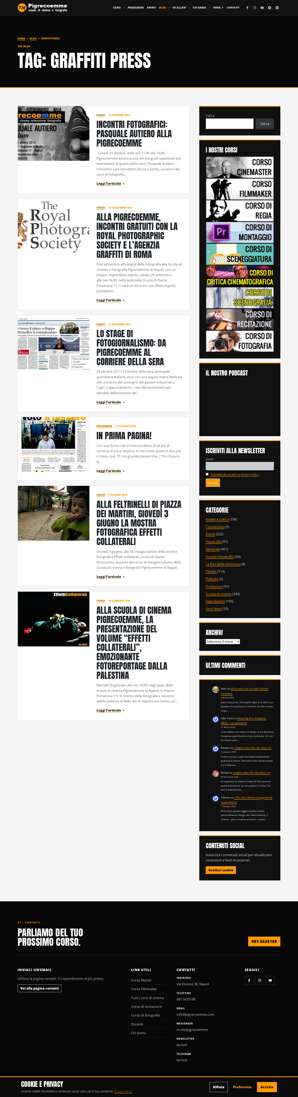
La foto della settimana (223, 564)
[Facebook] (247, 7)
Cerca (210, 116)
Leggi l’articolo (108, 183)
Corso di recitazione (146, 1006)
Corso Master (141, 980)
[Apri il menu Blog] (169, 7)
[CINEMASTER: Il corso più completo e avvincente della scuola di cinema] (240, 167)
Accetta (266, 1087)
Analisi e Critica (217, 519)
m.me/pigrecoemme (192, 1029)
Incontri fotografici (220, 556)
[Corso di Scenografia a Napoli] (240, 297)
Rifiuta (218, 1087)
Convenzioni (215, 527)
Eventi (151, 7)
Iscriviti (182, 1045)
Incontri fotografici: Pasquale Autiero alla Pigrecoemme (134, 133)
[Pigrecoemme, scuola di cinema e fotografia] (42, 7)
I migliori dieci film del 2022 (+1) (252, 748)
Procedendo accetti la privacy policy (235, 474)
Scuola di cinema (219, 594)
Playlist (211, 571)
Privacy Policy (123, 1091)
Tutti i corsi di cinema (147, 998)
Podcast (212, 579)
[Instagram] (255, 7)
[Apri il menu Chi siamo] (210, 7)
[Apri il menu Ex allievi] (189, 7)
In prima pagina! (124, 435)
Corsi (117, 7)
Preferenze (242, 1087)
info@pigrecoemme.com (195, 1014)
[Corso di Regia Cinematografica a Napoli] (240, 210)
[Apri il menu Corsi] (124, 7)
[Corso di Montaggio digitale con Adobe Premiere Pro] (240, 232)
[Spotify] (277, 7)
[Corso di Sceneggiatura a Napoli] (240, 254)
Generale (213, 549)
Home (21, 38)
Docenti (137, 1024)
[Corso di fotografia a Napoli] (240, 341)
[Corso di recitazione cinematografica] (240, 319)
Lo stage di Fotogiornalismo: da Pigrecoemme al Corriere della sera (131, 347)
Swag (218, 7)
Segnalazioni (215, 601)
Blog (162, 7)
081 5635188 (264, 941)
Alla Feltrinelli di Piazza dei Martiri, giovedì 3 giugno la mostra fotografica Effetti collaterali (138, 523)
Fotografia (104, 426)
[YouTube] (262, 7)
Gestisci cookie (220, 870)
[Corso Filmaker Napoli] (240, 189)
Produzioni (136, 7)
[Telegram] (269, 7)
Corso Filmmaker (144, 989)
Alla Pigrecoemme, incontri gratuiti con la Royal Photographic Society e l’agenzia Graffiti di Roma (137, 235)
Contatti (233, 7)
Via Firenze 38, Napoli (193, 984)
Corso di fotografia (145, 1015)
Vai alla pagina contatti (39, 988)
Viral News (214, 608)
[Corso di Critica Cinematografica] (240, 275)
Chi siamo (199, 7)
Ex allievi (179, 7)
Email (209, 459)
